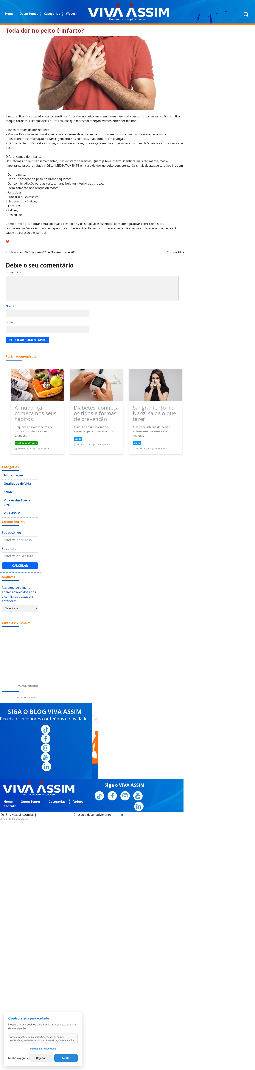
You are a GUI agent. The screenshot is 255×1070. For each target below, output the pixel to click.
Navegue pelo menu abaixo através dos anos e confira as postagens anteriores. (19, 576)
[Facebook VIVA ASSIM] (45, 720)
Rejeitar (41, 1058)
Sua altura (9, 530)
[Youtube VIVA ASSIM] (45, 739)
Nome (10, 306)
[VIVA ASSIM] (128, 12)
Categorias (52, 13)
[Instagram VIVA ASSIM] (45, 729)
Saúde (7, 480)
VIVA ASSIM (10, 495)
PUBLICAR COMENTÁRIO (27, 340)
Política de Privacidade (43, 1048)
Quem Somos (28, 13)
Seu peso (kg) (11, 514)
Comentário (14, 272)
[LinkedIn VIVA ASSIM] (46, 748)
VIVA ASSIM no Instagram (27, 679)
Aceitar (66, 1058)
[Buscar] (246, 16)
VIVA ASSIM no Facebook (28, 668)
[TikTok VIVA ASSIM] (45, 711)
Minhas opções (18, 1058)
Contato (10, 788)
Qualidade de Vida (15, 472)
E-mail (10, 322)
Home (9, 13)
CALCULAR (20, 547)
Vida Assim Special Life (18, 487)
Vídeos (71, 13)
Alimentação (11, 465)
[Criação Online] (121, 796)
